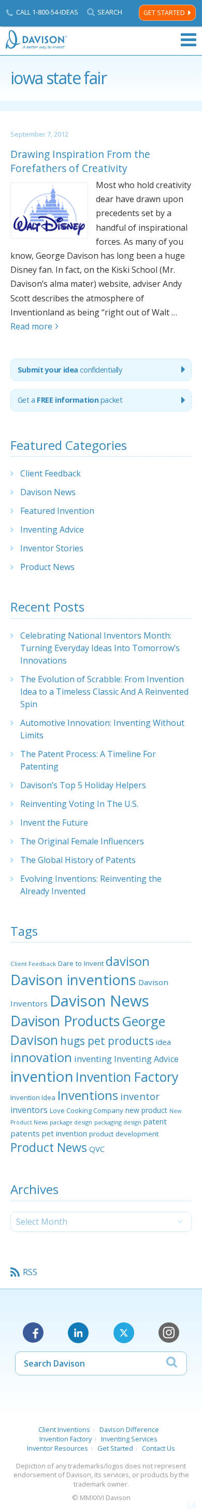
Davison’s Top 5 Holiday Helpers (83, 785)
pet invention (64, 1133)
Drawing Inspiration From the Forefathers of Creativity (80, 161)
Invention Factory (127, 1076)
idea (163, 1042)
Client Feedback (50, 473)
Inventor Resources (57, 1448)
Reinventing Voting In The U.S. (79, 804)
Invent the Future (54, 822)
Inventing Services (129, 1438)
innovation (41, 1057)
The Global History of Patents (78, 860)
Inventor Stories (51, 548)
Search (109, 12)
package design (71, 1122)
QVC (97, 1149)
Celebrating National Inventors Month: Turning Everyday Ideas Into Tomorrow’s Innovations (100, 648)
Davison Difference (129, 1429)
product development (123, 1133)
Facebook (33, 1332)
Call (47, 12)
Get (70, 400)
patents (25, 1133)
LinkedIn (78, 1332)
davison (128, 961)
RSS (30, 1272)
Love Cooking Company (86, 1110)
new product (146, 1110)
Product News (47, 567)
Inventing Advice (52, 529)
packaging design (117, 1122)
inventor (140, 1096)
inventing (93, 1059)
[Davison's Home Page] (37, 39)
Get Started (164, 12)
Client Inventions (64, 1429)
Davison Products (65, 1021)
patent (155, 1121)
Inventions (87, 1095)
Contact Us (158, 1448)
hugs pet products (107, 1040)
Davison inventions (73, 979)
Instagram (168, 1332)
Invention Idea (32, 1097)
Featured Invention (57, 510)
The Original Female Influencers (82, 841)
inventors (29, 1110)
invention (42, 1076)
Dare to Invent (81, 963)
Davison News (48, 492)
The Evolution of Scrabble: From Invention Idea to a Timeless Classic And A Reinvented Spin (104, 691)
